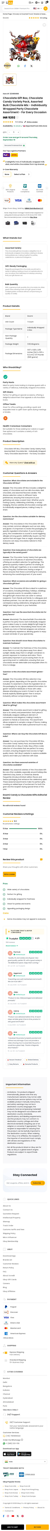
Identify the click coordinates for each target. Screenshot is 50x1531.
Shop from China (27, 1493)
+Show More (8, 1338)
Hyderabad (8, 1398)
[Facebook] (5, 1516)
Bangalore (7, 1386)
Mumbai (6, 1378)
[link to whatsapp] (18, 66)
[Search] (45, 8)
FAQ (4, 1271)
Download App (9, 1256)
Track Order (8, 1225)
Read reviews (11, 946)
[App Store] (10, 1455)
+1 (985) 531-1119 (12, 1443)
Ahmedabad (8, 1402)
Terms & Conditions (12, 1507)
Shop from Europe (29, 1496)
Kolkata (6, 1390)
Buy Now (33, 217)
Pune (5, 1406)
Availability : (8, 126)
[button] (31, 2)
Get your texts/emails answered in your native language (26, 1427)
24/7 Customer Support (20, 1422)
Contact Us (8, 1210)
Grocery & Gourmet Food (23, 14)
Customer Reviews (11, 1264)
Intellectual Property (11, 1218)
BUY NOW (37, 1527)
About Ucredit (9, 1275)
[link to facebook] (25, 66)
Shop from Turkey (11, 1496)
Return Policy (8, 1268)
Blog (5, 1287)
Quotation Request (11, 1214)
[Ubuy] (9, 2)
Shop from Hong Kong (30, 1489)
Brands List (7, 1260)
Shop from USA (10, 1486)
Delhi (5, 1382)
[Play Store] (24, 1455)
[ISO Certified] (26, 1474)
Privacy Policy (28, 1507)
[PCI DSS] (8, 1475)
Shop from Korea (11, 1493)
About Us (7, 1206)
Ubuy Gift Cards (10, 1279)
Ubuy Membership (10, 1241)
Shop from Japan (11, 1489)
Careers (6, 1283)
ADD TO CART (12, 1527)
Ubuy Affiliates (9, 1291)
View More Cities (10, 1410)
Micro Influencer (10, 1237)
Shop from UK (25, 1486)
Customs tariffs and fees (13, 1229)
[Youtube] (14, 1516)
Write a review (9, 874)
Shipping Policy (9, 1233)
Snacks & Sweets (40, 14)
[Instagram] (9, 1516)
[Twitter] (19, 1516)
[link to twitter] (31, 66)
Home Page (7, 14)
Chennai (6, 1394)
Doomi (6, 18)
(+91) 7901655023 (13, 1436)
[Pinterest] (23, 1516)
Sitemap (6, 1221)
